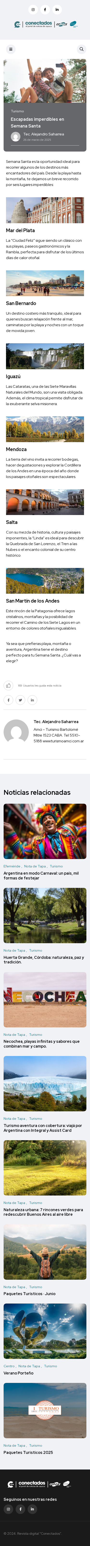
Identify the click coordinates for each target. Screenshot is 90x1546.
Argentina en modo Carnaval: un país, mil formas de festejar (41, 876)
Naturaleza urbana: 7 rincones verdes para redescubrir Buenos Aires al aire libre (43, 1212)
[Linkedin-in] (32, 1509)
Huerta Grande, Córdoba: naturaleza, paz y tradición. (44, 960)
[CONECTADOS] (45, 24)
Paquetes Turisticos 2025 (28, 1452)
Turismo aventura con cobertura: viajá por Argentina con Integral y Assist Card (43, 1128)
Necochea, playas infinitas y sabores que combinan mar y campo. (42, 1044)
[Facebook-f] (20, 1509)
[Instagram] (8, 1509)
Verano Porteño (18, 1373)
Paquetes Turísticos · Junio (29, 1294)
